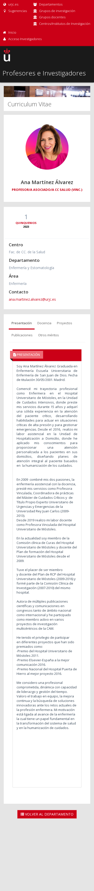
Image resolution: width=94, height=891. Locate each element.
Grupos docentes (52, 17)
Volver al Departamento (48, 814)
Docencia (44, 323)
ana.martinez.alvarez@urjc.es (32, 299)
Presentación (22, 323)
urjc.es (13, 4)
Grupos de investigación (57, 11)
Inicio (12, 32)
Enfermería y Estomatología (31, 267)
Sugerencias (17, 11)
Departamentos (50, 4)
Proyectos (64, 323)
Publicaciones (22, 335)
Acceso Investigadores (25, 39)
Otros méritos (48, 335)
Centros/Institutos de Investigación (64, 23)
